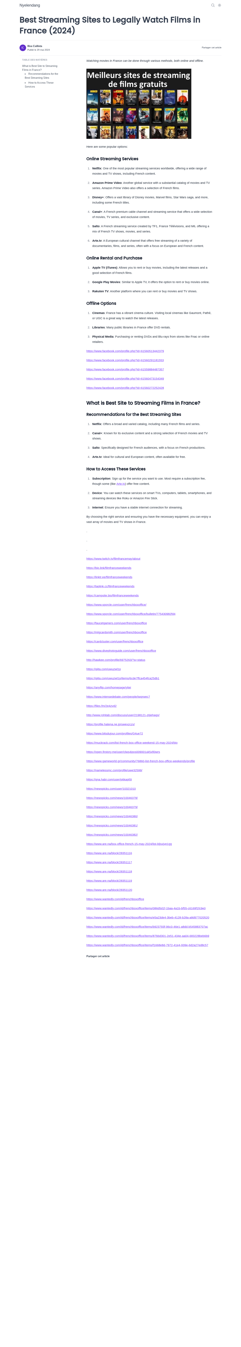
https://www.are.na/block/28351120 (109, 890)
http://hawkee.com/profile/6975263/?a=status (115, 660)
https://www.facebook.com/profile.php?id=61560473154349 (125, 378)
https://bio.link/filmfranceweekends (108, 568)
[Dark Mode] (219, 5)
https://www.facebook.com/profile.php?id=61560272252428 (125, 388)
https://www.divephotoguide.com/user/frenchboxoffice (121, 650)
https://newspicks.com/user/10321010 (111, 788)
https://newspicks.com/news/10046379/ (112, 807)
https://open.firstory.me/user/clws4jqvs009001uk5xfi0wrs (123, 752)
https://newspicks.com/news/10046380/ (112, 816)
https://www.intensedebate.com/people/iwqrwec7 (118, 696)
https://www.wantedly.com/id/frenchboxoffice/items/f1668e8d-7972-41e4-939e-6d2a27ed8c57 (147, 945)
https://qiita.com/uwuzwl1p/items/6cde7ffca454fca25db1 (122, 678)
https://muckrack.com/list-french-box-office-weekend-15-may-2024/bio (132, 742)
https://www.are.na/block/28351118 (109, 871)
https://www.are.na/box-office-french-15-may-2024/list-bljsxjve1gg (129, 844)
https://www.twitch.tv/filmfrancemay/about (113, 558)
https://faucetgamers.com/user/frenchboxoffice (116, 623)
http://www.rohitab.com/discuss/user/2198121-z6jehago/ (123, 715)
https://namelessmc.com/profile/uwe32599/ (114, 770)
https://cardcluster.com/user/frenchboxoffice (114, 641)
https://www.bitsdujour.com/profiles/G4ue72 (114, 733)
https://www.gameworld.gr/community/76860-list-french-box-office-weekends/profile (140, 761)
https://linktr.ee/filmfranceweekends (109, 577)
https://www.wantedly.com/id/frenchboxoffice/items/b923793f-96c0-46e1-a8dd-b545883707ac (147, 926)
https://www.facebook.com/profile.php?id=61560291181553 (125, 360)
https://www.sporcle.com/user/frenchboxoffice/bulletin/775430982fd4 (130, 614)
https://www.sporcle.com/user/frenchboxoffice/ (116, 604)
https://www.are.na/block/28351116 (109, 853)
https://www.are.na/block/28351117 (109, 862)
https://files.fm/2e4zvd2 (101, 706)
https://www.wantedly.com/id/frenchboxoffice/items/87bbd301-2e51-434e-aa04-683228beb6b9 (147, 936)
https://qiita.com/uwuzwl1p (103, 669)
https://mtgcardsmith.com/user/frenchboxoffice (116, 632)
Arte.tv (120, 483)
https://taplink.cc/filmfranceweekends (110, 586)
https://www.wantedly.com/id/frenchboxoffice (115, 899)
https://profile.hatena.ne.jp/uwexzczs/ (110, 724)
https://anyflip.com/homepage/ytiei (108, 687)
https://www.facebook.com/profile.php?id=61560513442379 (125, 351)
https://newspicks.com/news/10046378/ (112, 798)
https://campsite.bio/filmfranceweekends (112, 595)
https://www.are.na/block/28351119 (109, 880)
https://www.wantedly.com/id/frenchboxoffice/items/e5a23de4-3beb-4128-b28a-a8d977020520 (147, 917)
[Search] (213, 5)
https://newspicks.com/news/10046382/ (112, 834)
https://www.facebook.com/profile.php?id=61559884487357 (125, 369)
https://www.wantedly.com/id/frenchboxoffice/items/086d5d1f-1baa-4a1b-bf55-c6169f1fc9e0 (146, 908)
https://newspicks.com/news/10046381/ (112, 825)
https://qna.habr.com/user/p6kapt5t (109, 779)
